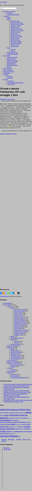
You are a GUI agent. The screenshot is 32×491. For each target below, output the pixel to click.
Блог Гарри (7, 304)
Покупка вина (8, 68)
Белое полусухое (16, 35)
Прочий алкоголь (12, 52)
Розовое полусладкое (17, 30)
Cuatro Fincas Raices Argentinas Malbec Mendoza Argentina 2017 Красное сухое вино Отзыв (18, 385)
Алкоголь (6, 16)
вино (28, 412)
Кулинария (7, 73)
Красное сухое (15, 21)
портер (15, 426)
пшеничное (20, 426)
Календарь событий (13, 14)
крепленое (17, 418)
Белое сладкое (15, 38)
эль (19, 436)
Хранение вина (4, 296)
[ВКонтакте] (1, 293)
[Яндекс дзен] (25, 439)
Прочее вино (14, 46)
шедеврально (28, 431)
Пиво (8, 48)
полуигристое (19, 424)
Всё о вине (7, 55)
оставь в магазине (5, 424)
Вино (8, 19)
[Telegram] (6, 293)
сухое (3, 431)
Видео (9, 67)
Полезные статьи (12, 65)
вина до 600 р (23, 412)
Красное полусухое (16, 22)
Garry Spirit (3, 2)
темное (8, 431)
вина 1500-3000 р (14, 412)
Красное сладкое (16, 25)
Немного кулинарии (13, 361)
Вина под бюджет (9, 71)
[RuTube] (3, 441)
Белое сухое (14, 33)
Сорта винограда (12, 57)
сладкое (17, 429)
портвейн (11, 426)
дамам (6, 415)
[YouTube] (18, 439)
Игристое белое (15, 40)
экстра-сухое (12, 433)
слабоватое (10, 429)
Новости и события (9, 11)
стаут (22, 428)
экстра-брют (4, 433)
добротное (14, 415)
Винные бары (11, 63)
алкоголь (2, 133)
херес (12, 431)
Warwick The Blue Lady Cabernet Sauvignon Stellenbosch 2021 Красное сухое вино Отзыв (17, 391)
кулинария (23, 418)
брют (28, 409)
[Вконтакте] (10, 439)
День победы (11, 84)
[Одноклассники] (3, 293)
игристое (23, 415)
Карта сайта (7, 449)
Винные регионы (12, 60)
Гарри (8, 99)
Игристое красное (16, 43)
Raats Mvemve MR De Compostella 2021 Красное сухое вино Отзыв (15, 394)
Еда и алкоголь (8, 70)
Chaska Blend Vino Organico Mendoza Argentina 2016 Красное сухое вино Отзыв (18, 400)
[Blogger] (16, 293)
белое (23, 409)
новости (28, 422)
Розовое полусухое (16, 29)
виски (15, 133)
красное (4, 417)
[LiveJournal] (18, 293)
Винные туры (11, 59)
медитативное (5, 420)
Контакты (10, 78)
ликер (28, 418)
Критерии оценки (12, 54)
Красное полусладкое (17, 24)
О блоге (6, 74)
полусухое (4, 426)
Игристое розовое (16, 41)
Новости (9, 13)
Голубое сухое (15, 44)
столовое (27, 429)
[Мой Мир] (13, 293)
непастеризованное (6, 422)
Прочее (6, 79)
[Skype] (11, 293)
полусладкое (26, 424)
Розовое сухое (15, 27)
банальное (9, 133)
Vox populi (10, 81)
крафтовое (11, 418)
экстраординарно (9, 435)
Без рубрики (7, 303)
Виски (9, 17)
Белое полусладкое (16, 36)
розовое (27, 426)
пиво (13, 424)
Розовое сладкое (15, 32)
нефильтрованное (20, 422)
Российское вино (12, 62)
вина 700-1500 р (4, 412)
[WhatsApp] (8, 293)
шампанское (19, 431)
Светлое (13, 49)
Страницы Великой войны (15, 82)
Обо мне (9, 76)
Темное (13, 51)
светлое (3, 429)
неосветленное (15, 420)
